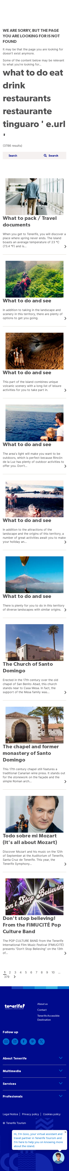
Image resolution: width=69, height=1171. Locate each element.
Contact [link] (42, 1009)
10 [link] (53, 972)
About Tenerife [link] (15, 1058)
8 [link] (42, 972)
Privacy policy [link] (30, 1114)
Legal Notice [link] (10, 1114)
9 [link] (47, 972)
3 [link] (15, 972)
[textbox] (25, 155)
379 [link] (6, 977)
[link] (34, 213)
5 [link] (26, 972)
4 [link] (21, 972)
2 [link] (10, 972)
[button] (50, 155)
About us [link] (42, 1003)
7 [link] (36, 972)
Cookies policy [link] (52, 1114)
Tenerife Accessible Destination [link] (48, 1017)
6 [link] (31, 972)
